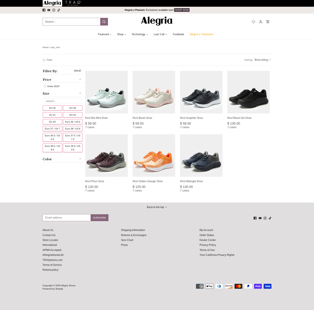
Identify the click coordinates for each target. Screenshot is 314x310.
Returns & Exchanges (133, 235)
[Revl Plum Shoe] (106, 155)
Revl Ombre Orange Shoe (148, 181)
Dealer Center (208, 240)
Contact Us (49, 235)
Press (124, 245)
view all (77, 71)
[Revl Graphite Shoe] (201, 92)
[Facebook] (44, 10)
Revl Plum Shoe (94, 181)
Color (47, 159)
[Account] (260, 21)
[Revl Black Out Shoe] (248, 92)
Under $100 (52, 86)
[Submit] (104, 21)
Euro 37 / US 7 (52, 128)
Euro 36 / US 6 (72, 121)
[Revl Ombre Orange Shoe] (154, 155)
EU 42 (73, 115)
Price (47, 80)
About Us (48, 230)
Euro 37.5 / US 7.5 (72, 137)
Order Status (207, 235)
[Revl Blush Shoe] (154, 92)
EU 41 (52, 115)
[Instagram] (53, 10)
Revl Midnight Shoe (191, 181)
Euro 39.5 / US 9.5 (72, 148)
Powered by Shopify (53, 288)
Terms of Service (52, 265)
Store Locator (50, 240)
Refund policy (51, 269)
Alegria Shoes (68, 285)
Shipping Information (133, 230)
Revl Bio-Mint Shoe (96, 118)
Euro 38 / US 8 (72, 128)
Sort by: (248, 60)
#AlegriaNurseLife (53, 255)
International (50, 245)
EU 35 (52, 108)
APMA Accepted (52, 250)
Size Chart (127, 240)
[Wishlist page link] (253, 21)
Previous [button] (65, 10)
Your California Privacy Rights (217, 255)
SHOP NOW (182, 10)
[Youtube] (48, 10)
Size (46, 93)
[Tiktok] (58, 10)
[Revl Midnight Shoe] (201, 155)
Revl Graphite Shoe (191, 118)
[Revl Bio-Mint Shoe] (106, 92)
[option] (157, 10)
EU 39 (73, 108)
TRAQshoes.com (52, 260)
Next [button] (248, 10)
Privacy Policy (208, 245)
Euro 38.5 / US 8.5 (52, 148)
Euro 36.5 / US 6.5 (52, 137)
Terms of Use (207, 250)
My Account (206, 230)
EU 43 (52, 121)
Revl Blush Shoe (142, 118)
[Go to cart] (268, 21)
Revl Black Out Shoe (239, 118)
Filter (49, 60)
